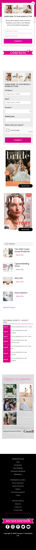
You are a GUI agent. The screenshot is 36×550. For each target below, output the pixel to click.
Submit (18, 41)
